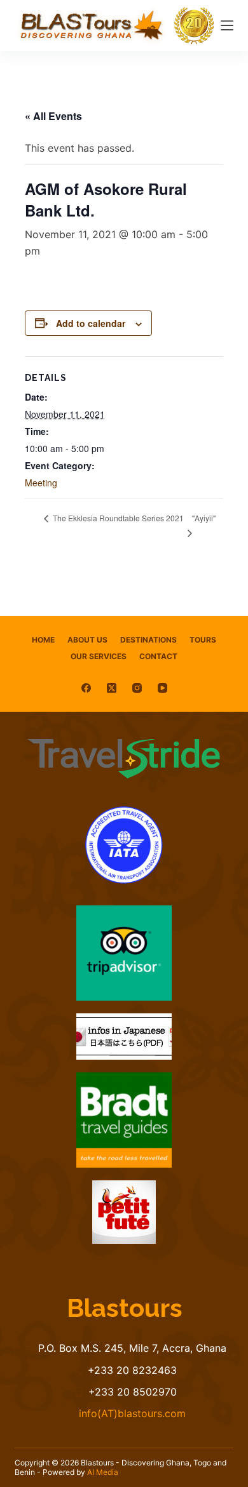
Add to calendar (90, 323)
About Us (87, 639)
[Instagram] (137, 688)
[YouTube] (162, 688)
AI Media (102, 1472)
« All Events (53, 116)
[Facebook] (86, 688)
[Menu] (227, 25)
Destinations (148, 639)
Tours (202, 639)
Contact (158, 656)
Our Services (99, 656)
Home (43, 639)
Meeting (41, 482)
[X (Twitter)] (111, 688)
